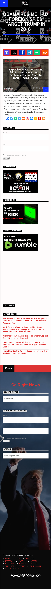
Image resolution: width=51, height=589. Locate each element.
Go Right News (25, 385)
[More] (43, 118)
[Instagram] (27, 118)
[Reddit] (23, 118)
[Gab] (15, 118)
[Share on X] (14, 52)
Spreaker (9, 566)
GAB (17, 569)
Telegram (29, 559)
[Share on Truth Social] (6, 52)
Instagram (9, 564)
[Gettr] (39, 118)
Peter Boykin (8, 88)
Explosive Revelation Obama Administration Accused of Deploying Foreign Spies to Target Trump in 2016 (26, 74)
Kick (18, 559)
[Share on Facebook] (22, 52)
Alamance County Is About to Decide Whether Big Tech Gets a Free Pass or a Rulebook (25, 337)
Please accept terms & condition (15, 155)
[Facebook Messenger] (31, 118)
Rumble (22, 564)
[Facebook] (7, 118)
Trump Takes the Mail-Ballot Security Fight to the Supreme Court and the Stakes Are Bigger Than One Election (24, 344)
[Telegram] (11, 118)
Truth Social (35, 566)
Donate (8, 559)
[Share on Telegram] (29, 52)
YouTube (35, 564)
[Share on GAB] (37, 52)
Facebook (9, 561)
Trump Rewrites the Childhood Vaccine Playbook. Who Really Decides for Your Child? (25, 352)
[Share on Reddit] (45, 52)
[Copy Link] (35, 118)
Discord (33, 561)
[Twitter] (19, 118)
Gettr (8, 569)
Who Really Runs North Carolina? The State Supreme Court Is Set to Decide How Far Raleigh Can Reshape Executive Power (24, 321)
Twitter (22, 561)
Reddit (22, 566)
